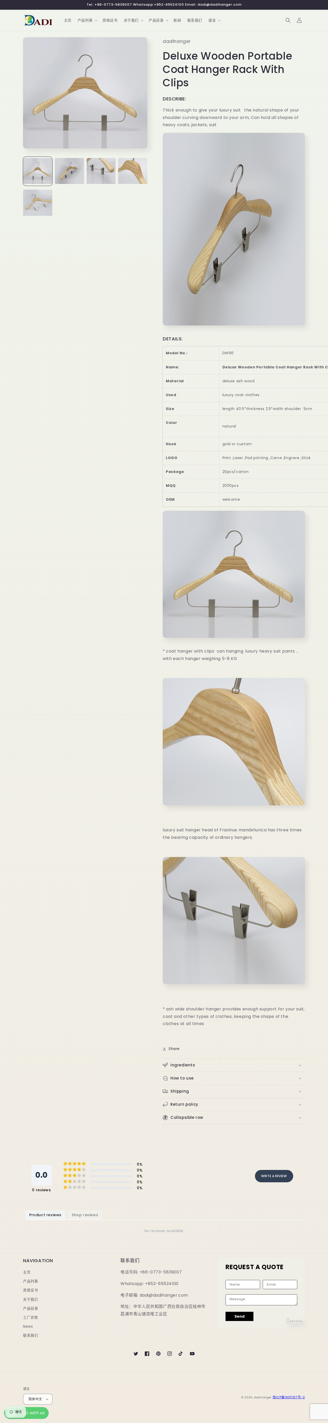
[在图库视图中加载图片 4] (132, 171)
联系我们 (30, 1335)
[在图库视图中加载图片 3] (101, 171)
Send (239, 1316)
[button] (87, 20)
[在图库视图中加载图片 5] (37, 203)
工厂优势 (30, 1317)
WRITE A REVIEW (274, 1176)
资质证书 (30, 1290)
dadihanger (263, 1397)
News (28, 1326)
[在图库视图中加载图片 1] (37, 171)
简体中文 (35, 1399)
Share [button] (174, 1048)
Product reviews (45, 1214)
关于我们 (30, 1299)
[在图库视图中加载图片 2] (69, 171)
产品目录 (30, 1308)
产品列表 (30, 1281)
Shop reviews (85, 1214)
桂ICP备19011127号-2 (289, 1397)
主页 (26, 1272)
